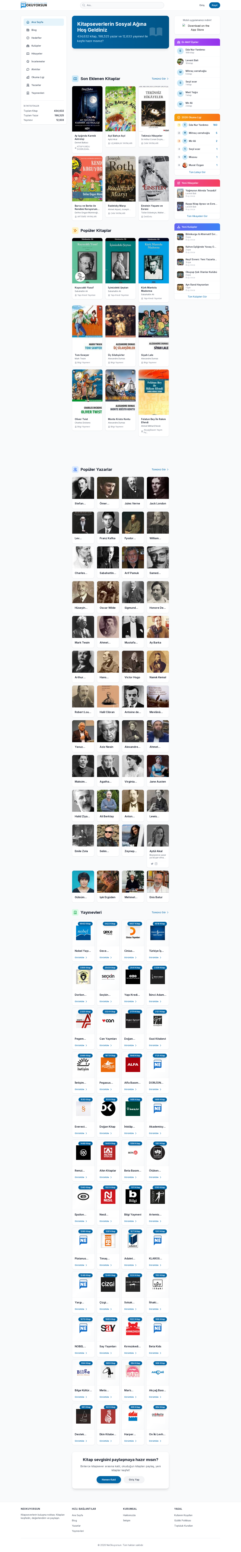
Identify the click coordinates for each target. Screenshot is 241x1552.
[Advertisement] (120, 62)
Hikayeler (36, 53)
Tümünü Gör (159, 78)
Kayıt (215, 5)
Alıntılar (35, 69)
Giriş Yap (134, 1479)
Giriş (202, 5)
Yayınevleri (37, 93)
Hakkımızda (129, 1515)
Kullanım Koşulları (183, 1515)
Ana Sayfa (37, 22)
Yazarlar (36, 85)
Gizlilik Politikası (182, 1520)
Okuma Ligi (37, 77)
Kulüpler (36, 45)
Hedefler (36, 37)
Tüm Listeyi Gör (197, 172)
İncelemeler (38, 61)
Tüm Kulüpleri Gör (197, 296)
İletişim (126, 1520)
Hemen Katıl (109, 1479)
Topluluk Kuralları (183, 1525)
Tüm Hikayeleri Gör (197, 216)
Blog (34, 30)
